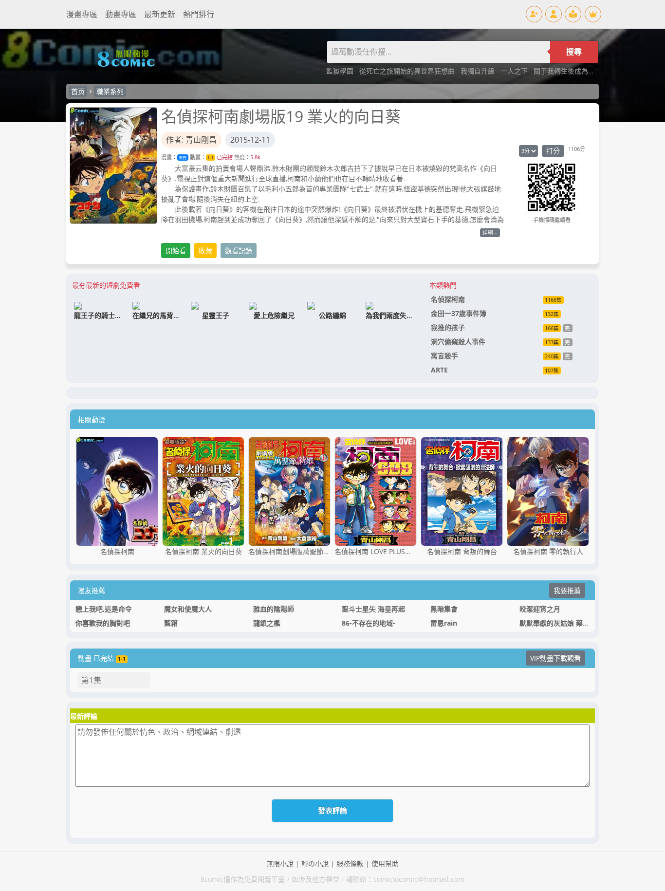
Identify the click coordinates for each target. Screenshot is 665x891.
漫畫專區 (81, 14)
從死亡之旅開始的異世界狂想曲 (408, 70)
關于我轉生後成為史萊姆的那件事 (585, 70)
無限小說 (280, 863)
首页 (78, 91)
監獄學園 (340, 70)
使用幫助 (385, 863)
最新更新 (159, 14)
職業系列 (110, 91)
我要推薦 (567, 590)
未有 (182, 157)
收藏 (205, 250)
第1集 (91, 680)
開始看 (176, 250)
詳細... (490, 232)
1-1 (210, 157)
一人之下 (515, 70)
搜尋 (574, 52)
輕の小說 (315, 863)
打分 (553, 150)
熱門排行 (198, 14)
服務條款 (350, 863)
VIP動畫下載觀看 (555, 658)
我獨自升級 (479, 70)
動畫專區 (120, 14)
